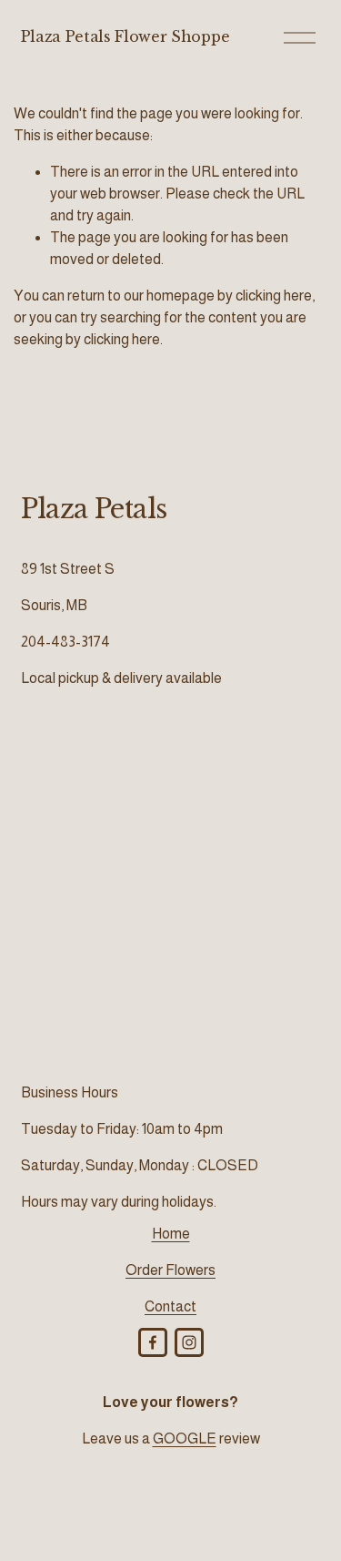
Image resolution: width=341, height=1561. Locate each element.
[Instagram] (189, 1342)
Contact (170, 1306)
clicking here (274, 295)
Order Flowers (170, 1270)
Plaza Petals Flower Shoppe (125, 36)
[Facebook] (152, 1342)
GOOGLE (184, 1438)
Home (171, 1233)
